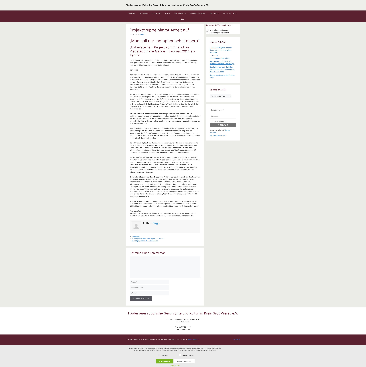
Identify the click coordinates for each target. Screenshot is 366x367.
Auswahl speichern (184, 361)
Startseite (131, 13)
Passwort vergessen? (218, 135)
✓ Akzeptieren (164, 361)
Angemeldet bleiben (219, 121)
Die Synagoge (143, 13)
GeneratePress (193, 339)
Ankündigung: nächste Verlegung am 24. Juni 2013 (148, 238)
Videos (167, 13)
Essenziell (164, 355)
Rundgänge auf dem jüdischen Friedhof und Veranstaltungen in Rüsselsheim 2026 (222, 69)
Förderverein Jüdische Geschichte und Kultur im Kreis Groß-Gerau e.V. (167, 5)
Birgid (156, 223)
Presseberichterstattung (197, 13)
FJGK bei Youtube (180, 13)
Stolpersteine (136, 236)
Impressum (236, 339)
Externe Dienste (187, 355)
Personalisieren (175, 366)
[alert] (223, 31)
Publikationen (156, 13)
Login (183, 19)
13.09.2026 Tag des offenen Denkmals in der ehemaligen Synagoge (221, 50)
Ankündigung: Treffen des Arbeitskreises (145, 241)
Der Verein (213, 13)
